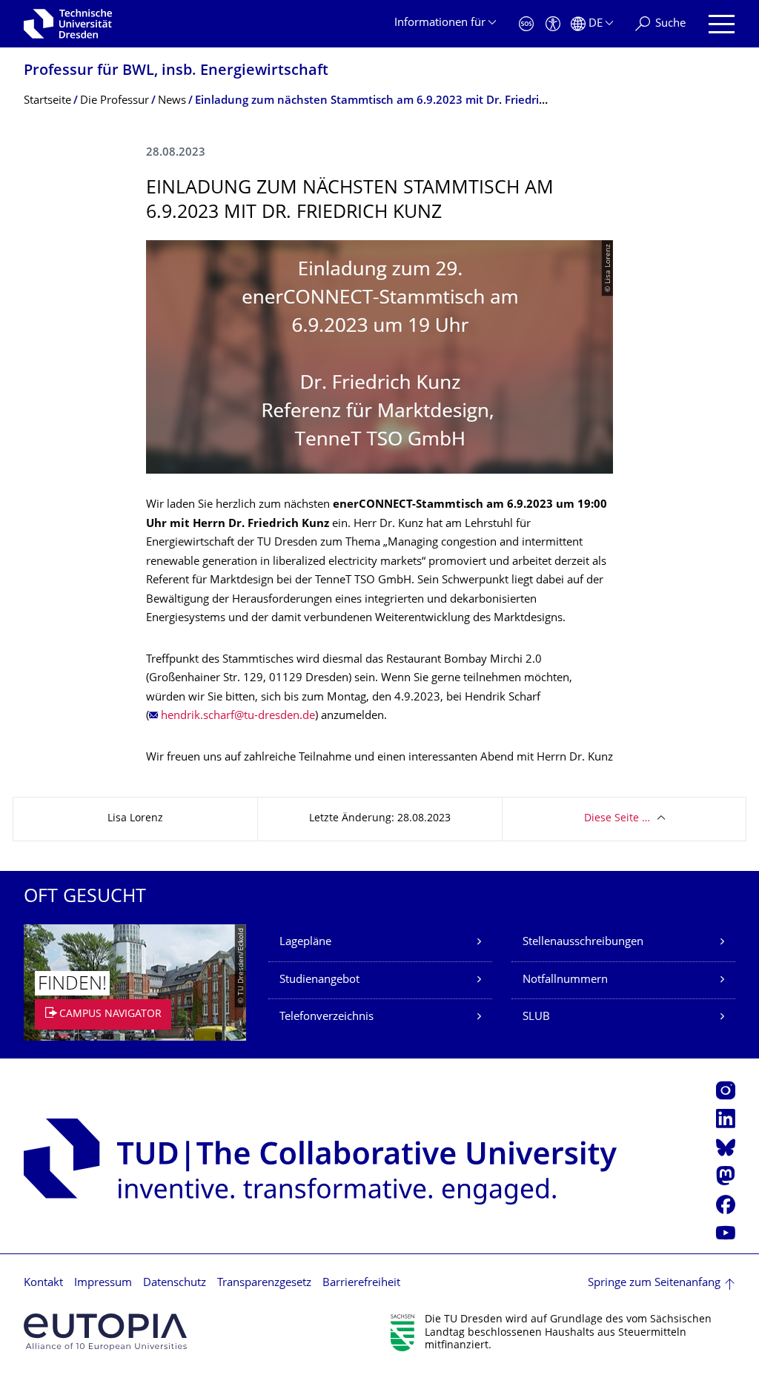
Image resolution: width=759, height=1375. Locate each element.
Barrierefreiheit (361, 1283)
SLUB (536, 1017)
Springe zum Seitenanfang (654, 1283)
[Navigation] (721, 24)
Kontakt (43, 1283)
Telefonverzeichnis (326, 1017)
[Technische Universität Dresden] (68, 23)
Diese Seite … (617, 819)
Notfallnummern (565, 980)
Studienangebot (319, 980)
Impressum (103, 1283)
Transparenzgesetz (264, 1283)
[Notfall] (526, 24)
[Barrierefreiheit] (553, 24)
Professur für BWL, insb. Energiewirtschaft (176, 71)
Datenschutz (174, 1283)
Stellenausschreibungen (583, 942)
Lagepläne (305, 942)
